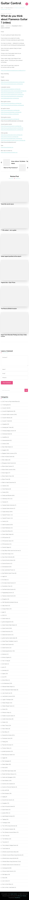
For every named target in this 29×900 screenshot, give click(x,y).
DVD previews (5, 544)
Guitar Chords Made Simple (8, 625)
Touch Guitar (5, 848)
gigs (3, 612)
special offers (5, 813)
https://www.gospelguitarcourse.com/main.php (12, 84)
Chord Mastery (5, 489)
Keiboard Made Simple (7, 686)
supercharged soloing (7, 816)
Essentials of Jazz (6, 586)
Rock (3, 767)
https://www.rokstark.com (7, 147)
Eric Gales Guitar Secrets (8, 583)
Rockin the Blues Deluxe (8, 774)
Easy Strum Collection (7, 557)
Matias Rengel (5, 703)
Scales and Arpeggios (7, 777)
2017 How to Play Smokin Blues (10, 401)
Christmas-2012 (6, 498)
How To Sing (5, 660)
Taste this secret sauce (7, 204)
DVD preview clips (6, 541)
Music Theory (5, 725)
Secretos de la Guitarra (7, 784)
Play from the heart (6, 745)
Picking (4, 741)
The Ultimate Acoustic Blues (9, 832)
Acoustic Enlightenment (8, 411)
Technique (4, 822)
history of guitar (6, 657)
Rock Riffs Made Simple (8, 771)
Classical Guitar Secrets (7, 508)
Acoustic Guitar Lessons (8, 414)
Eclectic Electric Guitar (7, 560)
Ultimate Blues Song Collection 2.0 (10, 861)
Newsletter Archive (6, 13)
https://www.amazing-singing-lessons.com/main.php (13, 140)
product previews (6, 751)
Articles (4, 443)
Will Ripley (5, 874)
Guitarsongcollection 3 (7, 651)
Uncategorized (5, 868)
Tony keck (4, 842)
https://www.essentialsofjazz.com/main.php (11, 112)
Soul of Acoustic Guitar (7, 806)
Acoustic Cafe (5, 408)
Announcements (6, 440)
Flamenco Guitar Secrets (8, 596)
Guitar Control (11, 3)
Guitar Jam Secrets (6, 634)
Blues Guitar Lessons (7, 469)
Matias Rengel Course (7, 706)
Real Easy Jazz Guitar (7, 754)
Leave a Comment (5, 28)
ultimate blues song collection (9, 858)
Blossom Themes (22, 896)
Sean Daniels (5, 780)
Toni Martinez (5, 839)
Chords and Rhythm (6, 495)
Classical (4, 502)
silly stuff (4, 790)
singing (3, 797)
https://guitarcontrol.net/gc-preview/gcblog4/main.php (13, 91)
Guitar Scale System (7, 644)
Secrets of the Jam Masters (8, 787)
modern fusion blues (7, 719)
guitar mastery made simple (8, 638)
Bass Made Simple (6, 447)
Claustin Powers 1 (6, 515)
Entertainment (5, 566)
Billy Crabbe (5, 460)
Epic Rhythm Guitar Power (8, 573)
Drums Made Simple (7, 534)
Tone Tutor (5, 835)
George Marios (5, 609)
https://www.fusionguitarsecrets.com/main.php (12, 96)
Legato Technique (6, 699)
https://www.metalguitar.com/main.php (10, 119)
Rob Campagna (5, 761)
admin (2, 26)
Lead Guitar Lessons (7, 696)
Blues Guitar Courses (7, 466)
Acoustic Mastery (6, 417)
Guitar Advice (5, 618)
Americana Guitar (6, 434)
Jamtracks (4, 670)
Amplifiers (4, 437)
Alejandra (4, 424)
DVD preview (5, 537)
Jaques (3, 673)
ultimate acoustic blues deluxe (9, 852)
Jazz (3, 677)
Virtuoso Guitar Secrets (7, 871)
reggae (4, 758)
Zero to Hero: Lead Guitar (8, 887)
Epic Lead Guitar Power (7, 570)
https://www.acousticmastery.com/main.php (11, 126)
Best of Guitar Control (7, 456)
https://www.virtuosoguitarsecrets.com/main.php (12, 94)
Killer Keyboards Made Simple (9, 690)
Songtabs (4, 803)
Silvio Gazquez (5, 793)
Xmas (3, 877)
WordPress (17, 897)
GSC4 (3, 615)
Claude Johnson (6, 511)
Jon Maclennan (5, 683)
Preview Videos (6, 748)
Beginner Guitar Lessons (8, 453)
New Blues (5, 732)
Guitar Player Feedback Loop (9, 641)
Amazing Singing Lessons (8, 430)
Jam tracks (4, 664)
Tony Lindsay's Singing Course (9, 845)
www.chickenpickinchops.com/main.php (10, 98)
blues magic (5, 473)
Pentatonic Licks (6, 738)
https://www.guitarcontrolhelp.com (9, 152)
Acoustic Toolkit (6, 421)
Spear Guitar (5, 809)
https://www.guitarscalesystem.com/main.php (11, 135)
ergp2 (3, 576)
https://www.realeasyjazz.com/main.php (10, 110)
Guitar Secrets (5, 647)
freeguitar (4, 599)
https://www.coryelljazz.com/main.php (10, 114)
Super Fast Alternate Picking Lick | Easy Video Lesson (14, 335)
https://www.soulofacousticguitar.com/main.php (12, 128)
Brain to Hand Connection (8, 482)
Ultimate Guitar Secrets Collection (10, 864)
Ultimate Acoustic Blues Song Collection (12, 855)
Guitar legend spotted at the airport (11, 256)
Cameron (4, 486)
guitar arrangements (7, 622)
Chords (4, 492)
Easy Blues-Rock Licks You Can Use (10, 550)
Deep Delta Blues (6, 531)
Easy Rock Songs (6, 554)
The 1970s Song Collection (8, 826)
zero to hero (5, 881)
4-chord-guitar (5, 405)
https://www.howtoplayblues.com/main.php (11, 103)
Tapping (4, 819)
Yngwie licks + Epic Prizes (8, 282)
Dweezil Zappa (5, 547)
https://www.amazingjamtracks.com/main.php (11, 138)
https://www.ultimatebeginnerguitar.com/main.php (12, 82)
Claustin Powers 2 (6, 518)
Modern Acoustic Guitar (7, 716)
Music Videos (5, 728)
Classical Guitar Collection (8, 505)
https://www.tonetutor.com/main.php (9, 136)
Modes (4, 722)
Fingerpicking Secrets (7, 592)
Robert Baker (5, 764)
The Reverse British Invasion (9, 308)
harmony (4, 654)
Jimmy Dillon (5, 680)
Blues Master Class (7, 476)
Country (4, 521)
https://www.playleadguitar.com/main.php (11, 89)
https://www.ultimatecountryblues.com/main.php (12, 105)
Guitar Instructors (6, 631)
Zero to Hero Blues (6, 884)
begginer (4, 450)
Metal (3, 709)
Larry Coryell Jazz (6, 693)
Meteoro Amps (6, 712)
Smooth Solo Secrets (7, 800)
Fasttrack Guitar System (8, 589)
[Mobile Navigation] (26, 4)
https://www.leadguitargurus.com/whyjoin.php (11, 92)
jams (3, 667)
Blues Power (5, 479)
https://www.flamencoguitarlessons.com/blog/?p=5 (13, 70)
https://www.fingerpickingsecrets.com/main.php (12, 130)
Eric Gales (4, 579)
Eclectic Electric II (6, 563)
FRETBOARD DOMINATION (9, 602)
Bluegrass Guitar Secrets (8, 463)
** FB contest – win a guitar (8, 230)
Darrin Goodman (6, 524)
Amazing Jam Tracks (7, 427)
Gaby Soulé (5, 605)
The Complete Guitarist (7, 829)
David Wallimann (6, 528)
